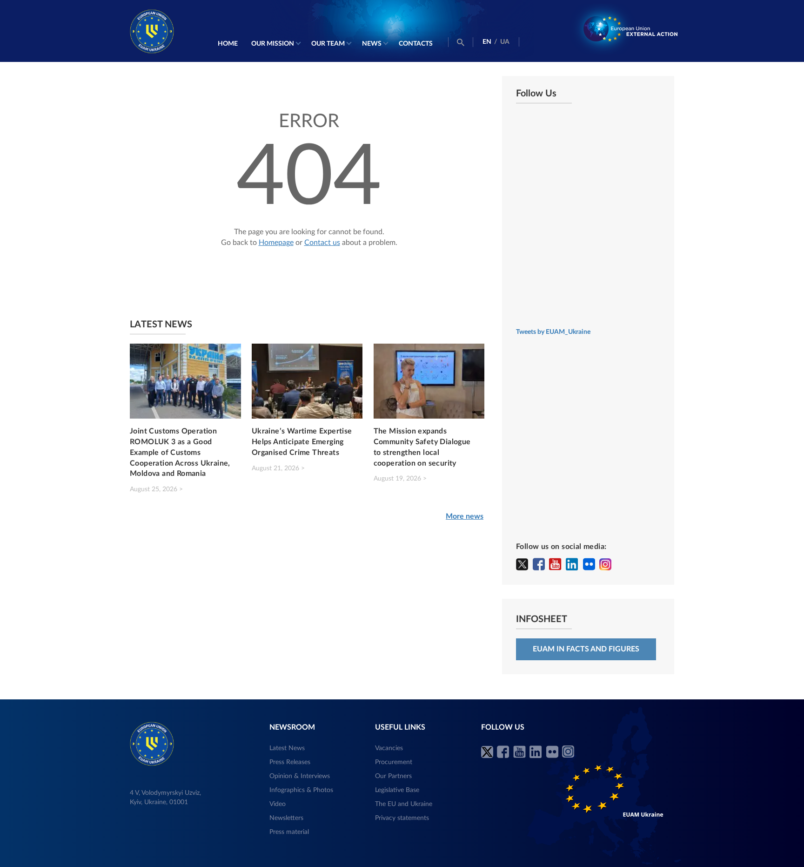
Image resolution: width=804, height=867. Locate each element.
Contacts (416, 44)
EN (486, 42)
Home (228, 44)
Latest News (287, 748)
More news (464, 516)
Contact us (322, 242)
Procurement (393, 762)
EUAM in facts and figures (586, 649)
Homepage (276, 242)
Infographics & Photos (301, 790)
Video (277, 804)
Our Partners (393, 776)
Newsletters (286, 818)
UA (504, 42)
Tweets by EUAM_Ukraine (553, 332)
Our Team (328, 44)
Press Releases (289, 762)
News (372, 44)
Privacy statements (402, 818)
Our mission (272, 44)
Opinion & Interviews (299, 776)
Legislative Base (397, 790)
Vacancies (389, 748)
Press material (289, 832)
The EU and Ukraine (403, 804)
